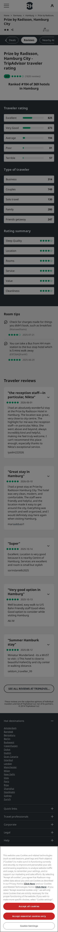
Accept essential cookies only (29, 916)
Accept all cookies (29, 906)
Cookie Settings (29, 925)
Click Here (29, 883)
